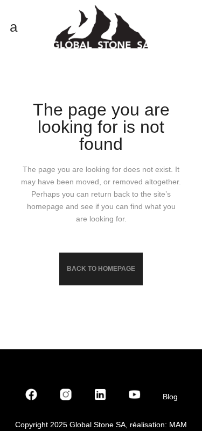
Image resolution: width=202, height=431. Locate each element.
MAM (178, 424)
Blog (170, 396)
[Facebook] (31, 396)
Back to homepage (101, 268)
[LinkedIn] (100, 396)
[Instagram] (65, 396)
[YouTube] (134, 396)
